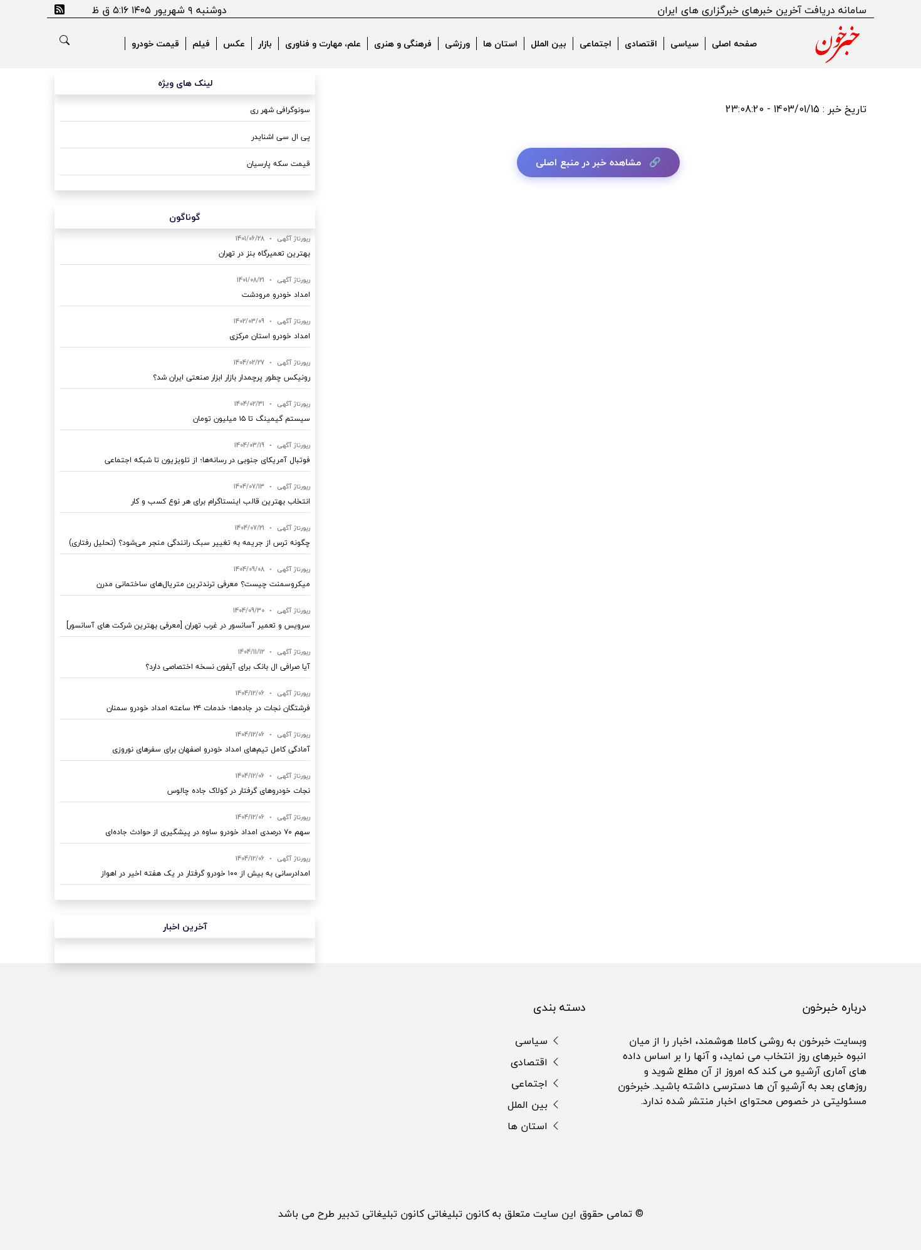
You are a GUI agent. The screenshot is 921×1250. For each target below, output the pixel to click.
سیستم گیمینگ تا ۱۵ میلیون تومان (251, 418)
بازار (265, 43)
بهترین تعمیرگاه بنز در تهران (264, 253)
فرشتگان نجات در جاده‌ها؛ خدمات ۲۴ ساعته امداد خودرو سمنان (208, 708)
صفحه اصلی (734, 43)
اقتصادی (641, 43)
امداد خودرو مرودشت (276, 294)
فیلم (201, 43)
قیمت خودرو (155, 43)
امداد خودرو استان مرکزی (269, 336)
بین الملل (548, 43)
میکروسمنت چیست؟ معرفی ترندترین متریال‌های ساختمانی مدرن (203, 584)
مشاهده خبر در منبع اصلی (588, 162)
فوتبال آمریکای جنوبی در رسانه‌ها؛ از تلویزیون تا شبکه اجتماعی (207, 460)
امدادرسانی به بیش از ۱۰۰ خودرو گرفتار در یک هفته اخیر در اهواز (205, 873)
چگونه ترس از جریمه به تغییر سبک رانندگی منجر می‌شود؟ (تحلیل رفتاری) (189, 542)
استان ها (500, 43)
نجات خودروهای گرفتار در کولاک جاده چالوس (238, 790)
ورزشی (457, 43)
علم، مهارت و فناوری (323, 43)
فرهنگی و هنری (403, 43)
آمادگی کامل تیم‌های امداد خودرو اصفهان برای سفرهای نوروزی (211, 749)
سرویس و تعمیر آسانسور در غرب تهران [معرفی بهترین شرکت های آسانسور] (188, 625)
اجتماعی (595, 43)
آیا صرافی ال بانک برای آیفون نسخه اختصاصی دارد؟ (227, 666)
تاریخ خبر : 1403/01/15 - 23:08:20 (796, 108)
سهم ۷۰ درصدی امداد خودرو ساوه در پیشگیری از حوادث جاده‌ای (207, 832)
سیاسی (684, 43)
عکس (234, 43)
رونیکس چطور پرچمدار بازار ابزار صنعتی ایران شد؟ (231, 377)
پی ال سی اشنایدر (280, 136)
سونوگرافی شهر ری (280, 109)
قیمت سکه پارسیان (278, 163)
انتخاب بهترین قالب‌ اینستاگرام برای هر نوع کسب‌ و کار (220, 501)
